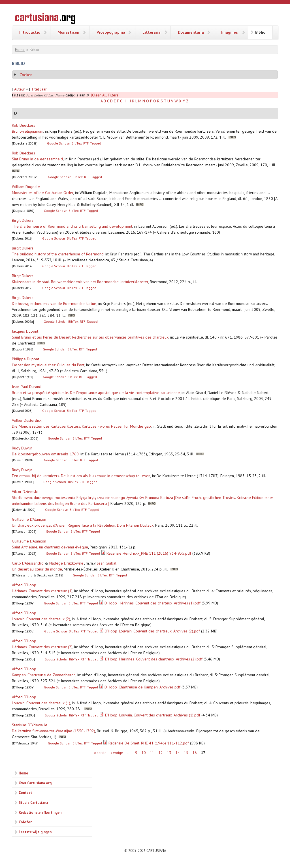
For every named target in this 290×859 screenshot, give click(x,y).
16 (195, 752)
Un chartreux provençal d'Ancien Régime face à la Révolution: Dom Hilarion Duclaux (82, 525)
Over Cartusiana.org (35, 783)
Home (20, 49)
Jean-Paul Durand (26, 386)
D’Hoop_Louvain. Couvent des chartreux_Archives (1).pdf (152, 715)
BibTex (77, 143)
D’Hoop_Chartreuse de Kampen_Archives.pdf (142, 687)
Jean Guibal (106, 563)
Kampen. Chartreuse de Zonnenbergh (44, 674)
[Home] (45, 19)
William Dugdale (26, 186)
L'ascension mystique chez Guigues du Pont (48, 364)
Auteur (19, 89)
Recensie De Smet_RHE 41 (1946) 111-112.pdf (148, 743)
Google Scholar (58, 143)
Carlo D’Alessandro (28, 563)
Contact (25, 792)
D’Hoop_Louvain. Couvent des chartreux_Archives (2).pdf (152, 631)
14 (178, 752)
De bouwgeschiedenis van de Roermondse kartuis (54, 303)
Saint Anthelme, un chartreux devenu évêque (50, 547)
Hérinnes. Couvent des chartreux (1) (42, 590)
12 (161, 752)
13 (169, 752)
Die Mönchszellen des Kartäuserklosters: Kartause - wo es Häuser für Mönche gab (81, 426)
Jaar (43, 89)
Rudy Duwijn (22, 448)
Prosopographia (111, 32)
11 (152, 752)
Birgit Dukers (22, 220)
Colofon (25, 822)
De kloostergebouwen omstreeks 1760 (45, 454)
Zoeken (26, 74)
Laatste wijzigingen (35, 832)
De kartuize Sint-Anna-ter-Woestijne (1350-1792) (53, 730)
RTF (86, 143)
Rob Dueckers (23, 125)
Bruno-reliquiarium (27, 131)
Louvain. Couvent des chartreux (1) (41, 702)
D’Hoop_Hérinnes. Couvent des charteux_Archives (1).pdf (153, 603)
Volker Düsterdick (26, 420)
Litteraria (151, 32)
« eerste (100, 752)
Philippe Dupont (25, 358)
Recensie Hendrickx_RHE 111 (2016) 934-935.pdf (148, 553)
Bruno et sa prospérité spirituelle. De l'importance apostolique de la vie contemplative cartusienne (96, 392)
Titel (35, 89)
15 (186, 752)
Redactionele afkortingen (40, 812)
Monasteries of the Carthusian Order (42, 192)
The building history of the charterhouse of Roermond (58, 254)
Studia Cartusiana (33, 802)
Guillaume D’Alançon (29, 519)
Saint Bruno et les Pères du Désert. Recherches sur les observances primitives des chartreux (90, 337)
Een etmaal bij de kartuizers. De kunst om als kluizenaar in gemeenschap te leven (81, 475)
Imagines (229, 32)
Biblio (260, 32)
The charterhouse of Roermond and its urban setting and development (72, 226)
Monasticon (68, 32)
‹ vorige (117, 752)
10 (144, 752)
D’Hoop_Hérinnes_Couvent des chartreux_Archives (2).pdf (153, 659)
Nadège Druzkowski (66, 563)
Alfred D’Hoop (24, 584)
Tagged (95, 143)
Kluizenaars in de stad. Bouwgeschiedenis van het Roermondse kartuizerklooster (80, 281)
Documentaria (191, 32)
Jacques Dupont (25, 331)
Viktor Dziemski (25, 491)
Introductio (29, 32)
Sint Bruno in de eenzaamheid (37, 159)
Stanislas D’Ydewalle (29, 724)
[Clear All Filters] (105, 95)
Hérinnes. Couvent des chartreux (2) (42, 646)
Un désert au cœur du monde (37, 569)
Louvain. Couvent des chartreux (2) (41, 618)
